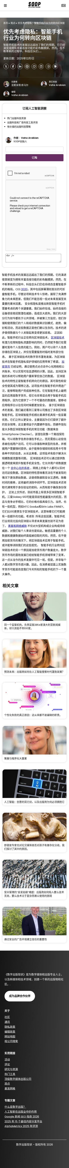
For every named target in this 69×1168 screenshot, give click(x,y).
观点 (13, 23)
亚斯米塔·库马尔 (19, 85)
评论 (7, 1064)
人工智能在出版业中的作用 (21, 1112)
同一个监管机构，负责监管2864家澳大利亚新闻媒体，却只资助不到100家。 (32, 626)
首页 (5, 23)
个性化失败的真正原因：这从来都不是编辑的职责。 (33, 715)
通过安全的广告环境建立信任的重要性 (25, 939)
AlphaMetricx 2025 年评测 (21, 1126)
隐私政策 (10, 1027)
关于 (7, 1011)
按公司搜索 (11, 1041)
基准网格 (10, 1089)
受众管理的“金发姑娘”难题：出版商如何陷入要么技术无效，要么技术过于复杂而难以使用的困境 (34, 894)
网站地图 (10, 1037)
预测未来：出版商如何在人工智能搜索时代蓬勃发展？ (34, 671)
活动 (7, 1059)
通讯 (7, 1022)
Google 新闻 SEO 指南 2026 (22, 1117)
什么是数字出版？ (15, 1107)
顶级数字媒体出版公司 (18, 1079)
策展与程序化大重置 (15, 758)
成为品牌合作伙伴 (19, 996)
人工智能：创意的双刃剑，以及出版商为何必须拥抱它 (34, 802)
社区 (7, 1017)
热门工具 (10, 1074)
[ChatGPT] (27, 66)
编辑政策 (10, 1032)
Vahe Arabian (57, 85)
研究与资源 (11, 1069)
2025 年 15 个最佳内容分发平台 (23, 1121)
